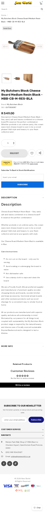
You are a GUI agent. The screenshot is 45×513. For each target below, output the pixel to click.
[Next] (39, 46)
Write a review (22, 385)
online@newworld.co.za (20, 456)
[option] (22, 46)
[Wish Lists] (32, 153)
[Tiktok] (15, 463)
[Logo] (23, 3)
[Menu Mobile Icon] (2, 3)
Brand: (3, 104)
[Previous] (5, 46)
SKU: (3, 107)
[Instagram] (9, 463)
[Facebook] (3, 463)
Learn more (34, 164)
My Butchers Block (14, 104)
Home (3, 15)
